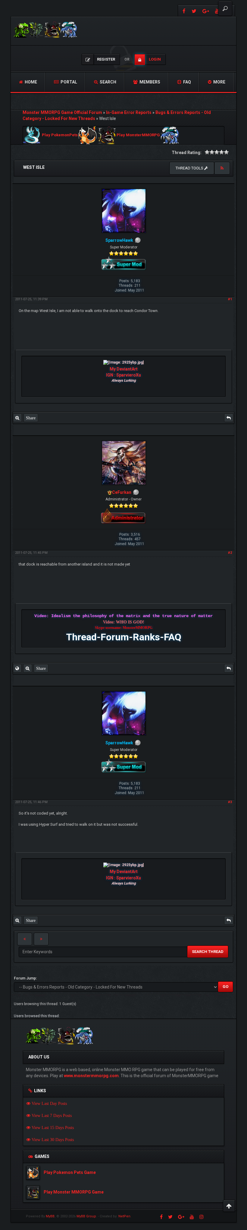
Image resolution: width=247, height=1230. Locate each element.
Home (30, 82)
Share (31, 418)
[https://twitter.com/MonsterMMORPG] (194, 10)
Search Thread (208, 951)
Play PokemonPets (60, 135)
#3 (230, 802)
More (218, 82)
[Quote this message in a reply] (228, 418)
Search (107, 82)
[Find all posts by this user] (17, 418)
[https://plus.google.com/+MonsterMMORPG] (205, 10)
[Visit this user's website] (17, 668)
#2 (230, 553)
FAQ (186, 82)
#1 (230, 299)
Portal (68, 82)
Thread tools (190, 168)
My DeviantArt (124, 369)
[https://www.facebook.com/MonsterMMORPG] (183, 10)
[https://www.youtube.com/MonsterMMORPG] (192, 1216)
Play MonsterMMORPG (138, 135)
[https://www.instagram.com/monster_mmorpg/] (201, 1216)
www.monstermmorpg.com (91, 1075)
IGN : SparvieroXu (123, 375)
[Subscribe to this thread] (222, 168)
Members (149, 82)
